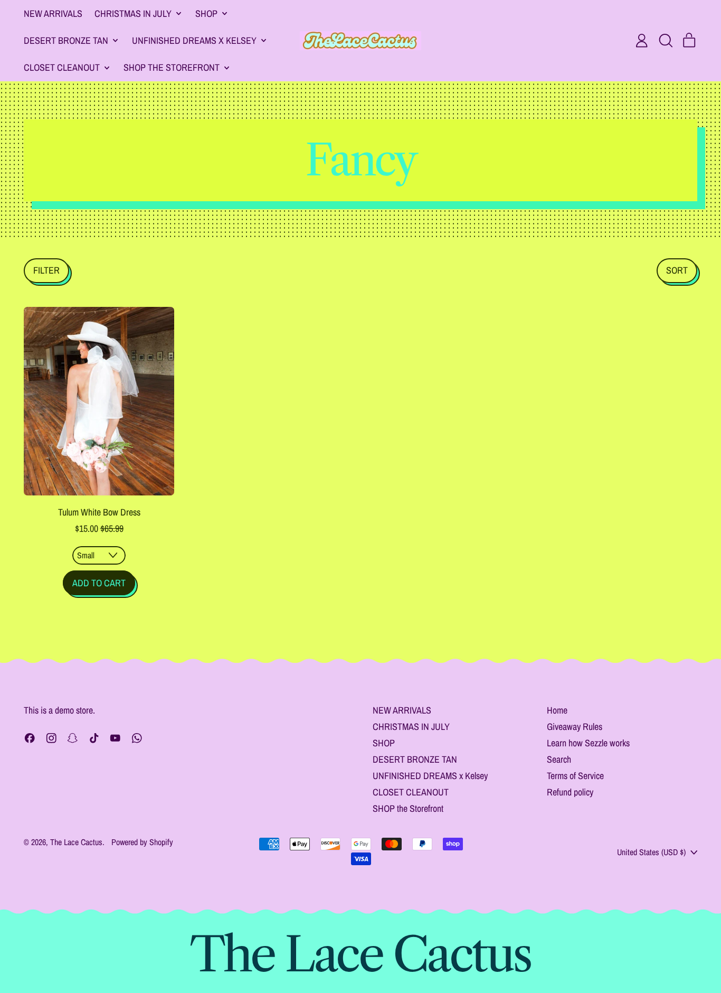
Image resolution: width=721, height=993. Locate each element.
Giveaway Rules (574, 726)
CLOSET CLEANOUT (411, 792)
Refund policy (570, 792)
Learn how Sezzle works (588, 743)
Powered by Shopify (142, 842)
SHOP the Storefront (408, 808)
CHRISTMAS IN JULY (411, 726)
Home (557, 710)
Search (559, 759)
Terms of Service (575, 775)
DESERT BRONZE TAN (415, 759)
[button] (665, 40)
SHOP (384, 743)
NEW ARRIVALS (53, 13)
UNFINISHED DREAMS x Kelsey (430, 775)
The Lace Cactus (76, 842)
